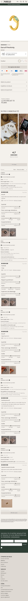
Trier (14, 169)
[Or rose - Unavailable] (26, 61)
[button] (5, 45)
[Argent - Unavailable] (22, 61)
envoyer (24, 544)
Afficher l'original (17, 200)
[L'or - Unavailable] (19, 61)
